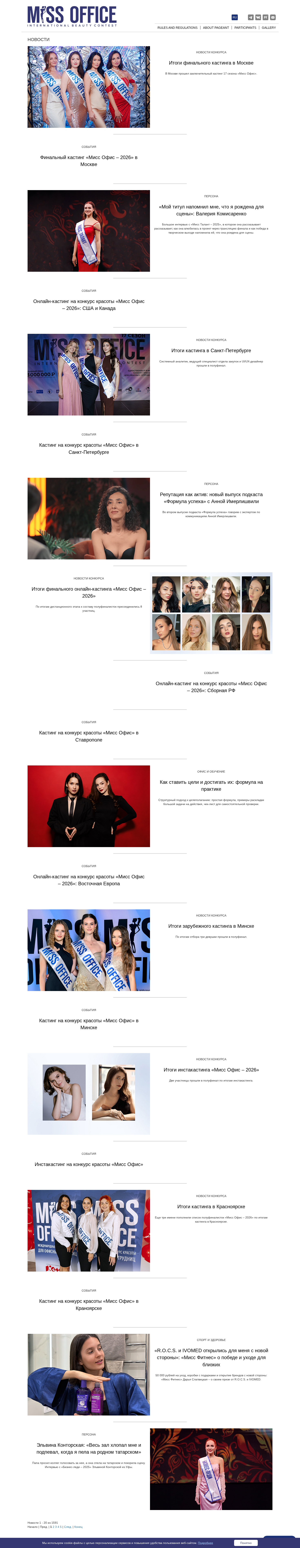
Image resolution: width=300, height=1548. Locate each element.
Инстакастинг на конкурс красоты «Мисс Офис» (89, 1164)
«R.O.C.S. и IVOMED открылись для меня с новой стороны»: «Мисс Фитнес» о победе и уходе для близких (211, 1357)
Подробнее (205, 1543)
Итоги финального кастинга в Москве (211, 63)
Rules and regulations (178, 27)
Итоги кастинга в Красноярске (211, 1206)
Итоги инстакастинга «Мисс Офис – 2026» (211, 1069)
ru (235, 17)
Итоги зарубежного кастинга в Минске (211, 926)
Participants (245, 27)
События (89, 146)
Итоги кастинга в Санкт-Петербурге (211, 350)
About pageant (216, 27)
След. (68, 1526)
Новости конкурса (211, 52)
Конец (78, 1526)
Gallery (269, 27)
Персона (211, 196)
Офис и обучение (211, 771)
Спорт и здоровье (211, 1340)
